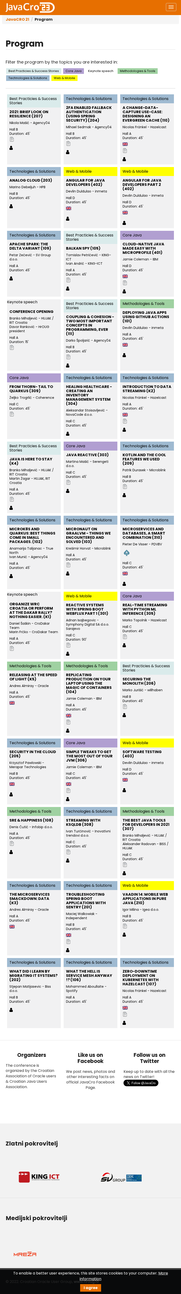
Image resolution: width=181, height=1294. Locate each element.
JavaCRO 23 (30, 7)
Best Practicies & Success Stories (33, 71)
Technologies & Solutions (27, 78)
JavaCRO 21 (17, 19)
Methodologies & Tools (137, 71)
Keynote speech (100, 71)
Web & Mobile (64, 78)
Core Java (74, 71)
